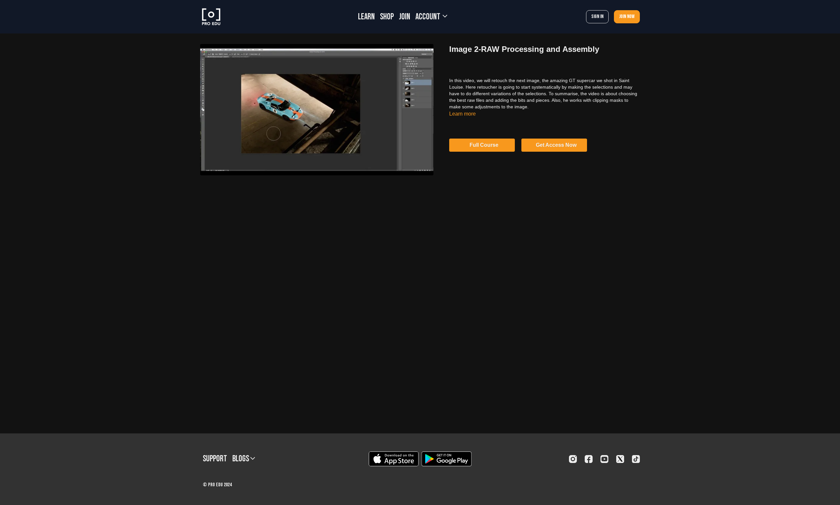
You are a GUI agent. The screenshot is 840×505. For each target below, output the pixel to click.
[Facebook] (589, 459)
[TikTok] (636, 459)
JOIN (404, 17)
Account (428, 17)
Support (215, 459)
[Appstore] (393, 458)
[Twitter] (620, 459)
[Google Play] (446, 458)
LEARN (366, 17)
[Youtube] (604, 459)
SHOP (387, 17)
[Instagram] (573, 459)
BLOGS (241, 459)
